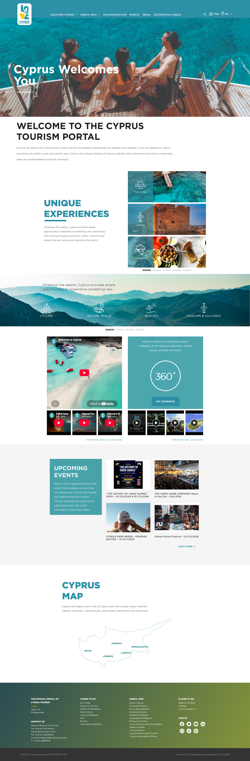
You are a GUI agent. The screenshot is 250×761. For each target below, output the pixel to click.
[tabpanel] (167, 219)
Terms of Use (182, 754)
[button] (205, 14)
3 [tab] (167, 270)
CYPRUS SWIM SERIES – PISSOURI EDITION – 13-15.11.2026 (126, 538)
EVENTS (134, 14)
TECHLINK (224, 754)
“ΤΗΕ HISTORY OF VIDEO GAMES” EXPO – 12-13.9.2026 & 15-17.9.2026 (127, 495)
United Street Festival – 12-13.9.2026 (177, 536)
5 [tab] (187, 270)
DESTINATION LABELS (167, 14)
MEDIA (147, 14)
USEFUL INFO (88, 14)
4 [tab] (177, 270)
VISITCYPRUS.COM (57, 754)
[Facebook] (182, 724)
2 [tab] (156, 270)
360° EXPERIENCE (165, 401)
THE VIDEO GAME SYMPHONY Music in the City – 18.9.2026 (176, 495)
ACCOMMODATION (114, 14)
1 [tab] (146, 270)
